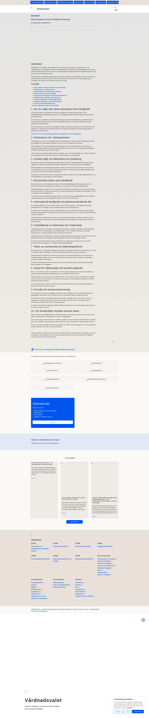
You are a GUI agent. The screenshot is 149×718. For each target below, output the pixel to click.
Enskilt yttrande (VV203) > (83, 546)
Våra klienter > (79, 582)
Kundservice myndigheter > (39, 598)
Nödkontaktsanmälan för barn (115, 2)
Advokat (47, 349)
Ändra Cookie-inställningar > (39, 611)
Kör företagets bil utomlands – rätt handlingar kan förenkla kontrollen (41, 463)
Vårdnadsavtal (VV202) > (60, 546)
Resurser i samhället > (104, 574)
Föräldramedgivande (37, 2)
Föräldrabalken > (102, 572)
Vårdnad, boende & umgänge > (84, 596)
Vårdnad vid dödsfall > (104, 561)
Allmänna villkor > (36, 589)
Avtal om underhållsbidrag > (62, 585)
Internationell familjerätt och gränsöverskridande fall (50, 95)
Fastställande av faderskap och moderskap (47, 97)
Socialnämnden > (80, 591)
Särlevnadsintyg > (58, 582)
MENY (116, 10)
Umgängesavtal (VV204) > (105, 546)
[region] (129, 706)
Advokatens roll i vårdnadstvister (44, 89)
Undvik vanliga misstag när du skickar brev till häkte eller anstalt (73, 498)
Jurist (68, 349)
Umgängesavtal (100, 2)
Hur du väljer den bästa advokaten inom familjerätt (49, 87)
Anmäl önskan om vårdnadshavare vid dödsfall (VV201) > (39, 549)
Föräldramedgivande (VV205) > (40, 559)
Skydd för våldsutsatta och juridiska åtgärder (48, 101)
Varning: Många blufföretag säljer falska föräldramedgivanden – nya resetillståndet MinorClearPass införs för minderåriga (104, 500)
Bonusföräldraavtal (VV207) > (84, 559)
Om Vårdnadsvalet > (37, 582)
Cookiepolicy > (35, 591)
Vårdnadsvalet (43, 9)
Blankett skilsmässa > (60, 587)
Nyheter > (34, 587)
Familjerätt (35, 16)
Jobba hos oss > (36, 594)
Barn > (77, 587)
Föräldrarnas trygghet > (104, 568)
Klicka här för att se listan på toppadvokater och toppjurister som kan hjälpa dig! (56, 134)
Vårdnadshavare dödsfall (65, 2)
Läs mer (33, 478)
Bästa (52, 349)
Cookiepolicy (129, 707)
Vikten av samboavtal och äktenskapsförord (47, 99)
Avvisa (127, 711)
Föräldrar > (78, 585)
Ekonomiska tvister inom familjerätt (45, 93)
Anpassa (118, 711)
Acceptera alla (138, 711)
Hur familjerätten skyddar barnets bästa (46, 105)
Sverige (72, 349)
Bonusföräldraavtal (50, 2)
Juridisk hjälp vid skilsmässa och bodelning (47, 91)
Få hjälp (56, 349)
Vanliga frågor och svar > (39, 596)
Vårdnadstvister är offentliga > (106, 559)
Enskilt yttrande (89, 2)
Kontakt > (34, 585)
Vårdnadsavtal (78, 2)
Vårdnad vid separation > (105, 563)
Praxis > (99, 570)
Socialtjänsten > (80, 589)
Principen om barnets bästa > (106, 565)
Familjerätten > (80, 594)
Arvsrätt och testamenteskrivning (44, 103)
